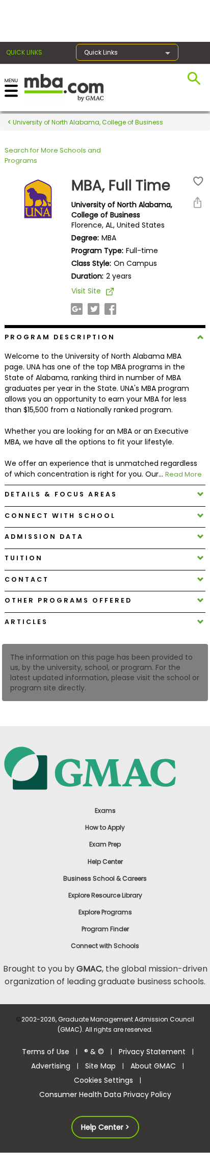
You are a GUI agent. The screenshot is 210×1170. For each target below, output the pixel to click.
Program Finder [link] (105, 929)
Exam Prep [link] (105, 844)
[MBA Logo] (63, 87)
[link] (105, 767)
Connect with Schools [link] (105, 945)
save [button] (198, 181)
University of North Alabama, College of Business (87, 122)
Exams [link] (105, 810)
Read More (183, 474)
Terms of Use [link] (45, 1052)
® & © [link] (94, 1052)
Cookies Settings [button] (103, 1080)
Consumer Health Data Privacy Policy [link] (105, 1094)
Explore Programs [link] (105, 912)
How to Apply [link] (105, 827)
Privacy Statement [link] (152, 1052)
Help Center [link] (105, 861)
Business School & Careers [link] (105, 878)
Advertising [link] (50, 1066)
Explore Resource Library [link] (105, 895)
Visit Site (86, 291)
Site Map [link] (100, 1066)
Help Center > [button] (105, 1127)
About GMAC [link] (153, 1066)
